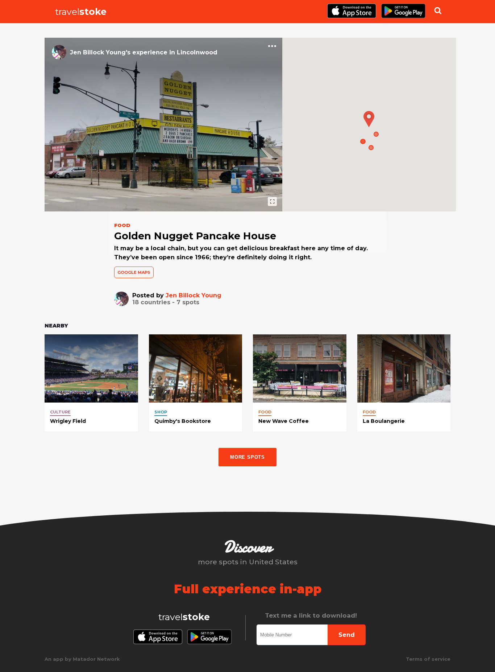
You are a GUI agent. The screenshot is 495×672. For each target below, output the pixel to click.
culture (60, 412)
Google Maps (133, 272)
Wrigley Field (68, 421)
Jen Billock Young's (100, 52)
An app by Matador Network (82, 659)
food (264, 412)
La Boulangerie (384, 421)
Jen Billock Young (193, 295)
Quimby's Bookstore (182, 421)
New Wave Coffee (283, 421)
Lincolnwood (197, 52)
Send (346, 634)
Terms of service (428, 659)
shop (160, 412)
